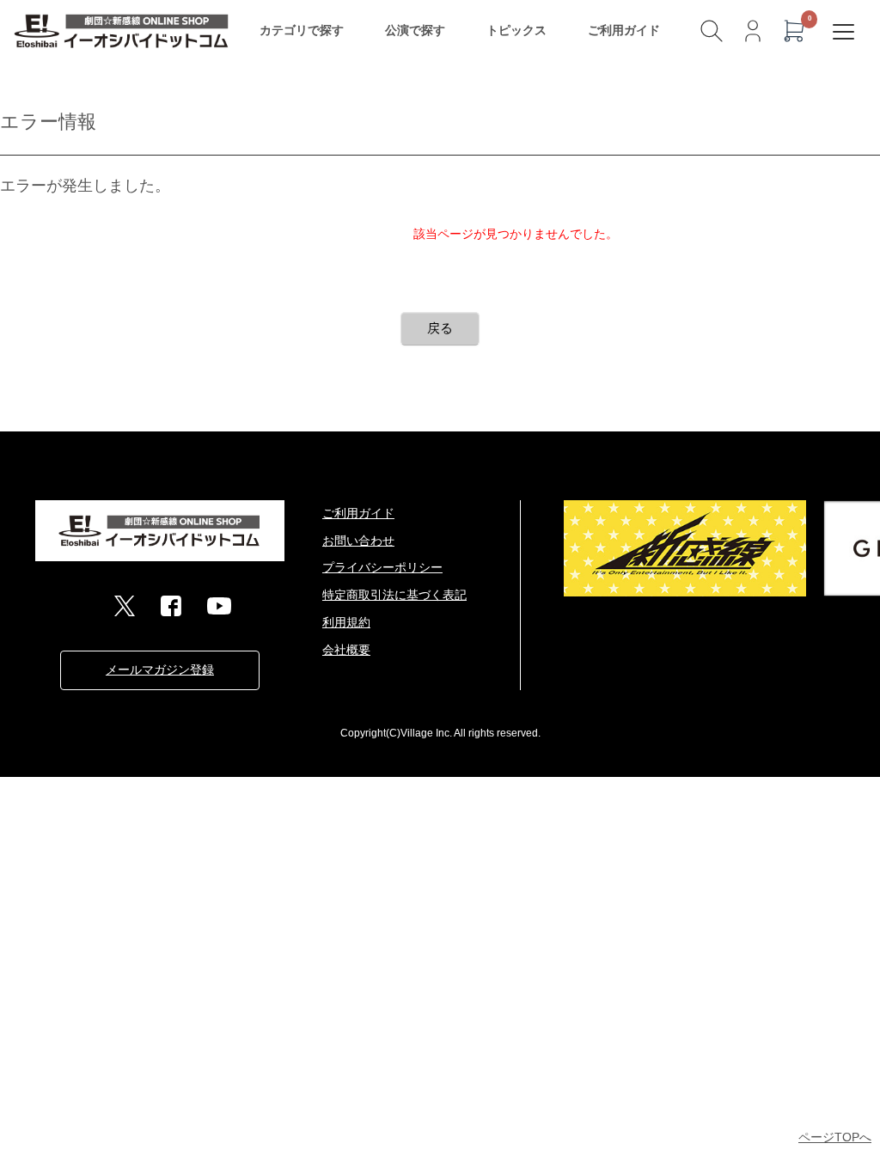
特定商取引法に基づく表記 (394, 595)
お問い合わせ (358, 540)
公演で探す (415, 30)
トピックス (516, 30)
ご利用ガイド (624, 30)
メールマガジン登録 (160, 669)
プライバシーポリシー (382, 567)
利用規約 (346, 622)
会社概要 (346, 650)
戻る (440, 328)
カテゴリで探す (302, 30)
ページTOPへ (834, 1137)
